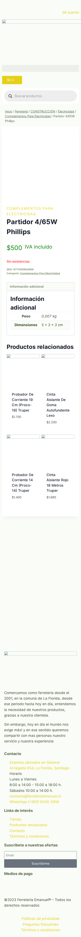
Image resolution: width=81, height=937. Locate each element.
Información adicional (27, 286)
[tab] (40, 286)
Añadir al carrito (23, 432)
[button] (40, 68)
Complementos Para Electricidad (40, 273)
